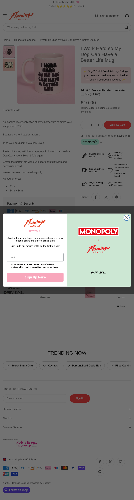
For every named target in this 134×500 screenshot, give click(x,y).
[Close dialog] (126, 218)
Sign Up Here (35, 277)
